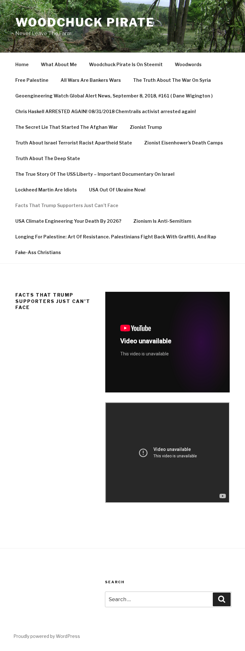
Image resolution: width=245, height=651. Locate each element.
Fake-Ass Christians (38, 252)
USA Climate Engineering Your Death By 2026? (68, 221)
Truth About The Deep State (47, 158)
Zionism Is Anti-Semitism (162, 221)
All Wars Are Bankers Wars (91, 80)
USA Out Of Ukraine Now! (117, 189)
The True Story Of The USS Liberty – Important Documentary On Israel (94, 174)
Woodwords (188, 64)
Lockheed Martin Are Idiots (46, 189)
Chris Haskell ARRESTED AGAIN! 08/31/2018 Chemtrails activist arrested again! (105, 111)
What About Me (59, 64)
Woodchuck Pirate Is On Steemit (126, 64)
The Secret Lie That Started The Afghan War (66, 127)
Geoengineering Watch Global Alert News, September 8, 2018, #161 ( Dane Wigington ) (114, 95)
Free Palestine (31, 80)
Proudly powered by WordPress (46, 636)
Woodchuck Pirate (85, 22)
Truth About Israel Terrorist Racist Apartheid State (73, 142)
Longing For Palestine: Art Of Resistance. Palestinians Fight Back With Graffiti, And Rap (115, 236)
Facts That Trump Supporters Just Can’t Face (66, 205)
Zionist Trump (146, 127)
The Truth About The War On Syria (172, 80)
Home (22, 64)
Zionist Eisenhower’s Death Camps (183, 142)
